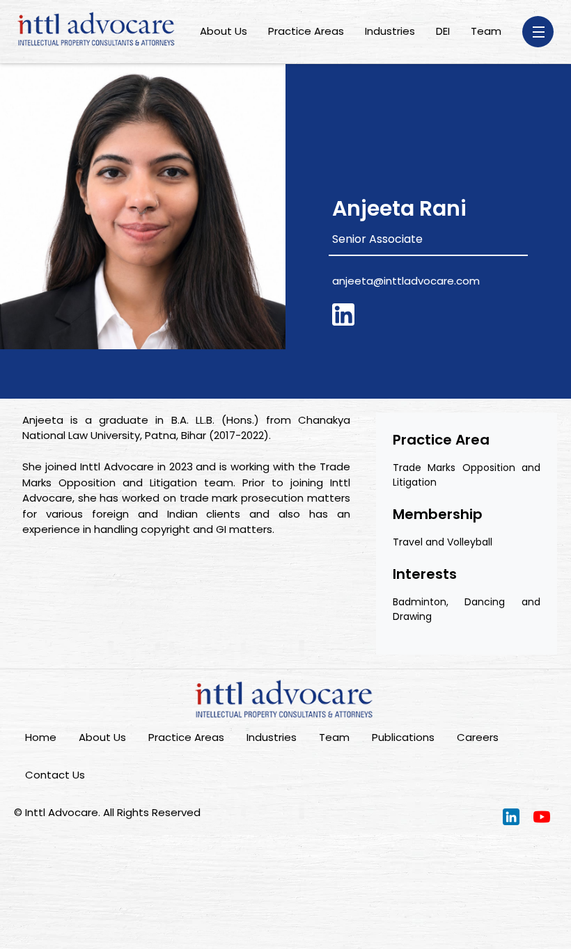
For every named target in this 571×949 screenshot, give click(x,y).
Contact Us (55, 774)
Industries (390, 31)
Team (486, 31)
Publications (403, 737)
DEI (443, 31)
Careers (478, 737)
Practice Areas (306, 31)
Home (40, 737)
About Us (223, 31)
